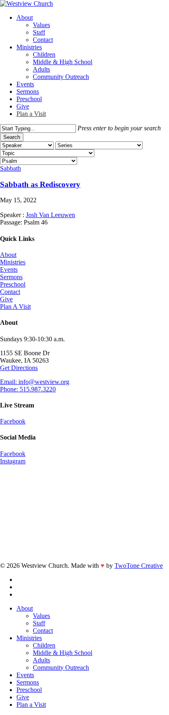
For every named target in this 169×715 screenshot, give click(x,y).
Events (9, 269)
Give (6, 299)
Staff (39, 623)
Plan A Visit (15, 306)
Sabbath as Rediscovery (40, 184)
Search (11, 137)
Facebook (12, 421)
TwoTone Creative (138, 565)
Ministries (12, 262)
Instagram (12, 461)
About (8, 254)
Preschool (12, 284)
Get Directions (19, 367)
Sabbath (10, 168)
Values (41, 615)
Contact (10, 291)
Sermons (11, 276)
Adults (41, 660)
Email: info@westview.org (34, 381)
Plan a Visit (31, 704)
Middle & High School (62, 652)
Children (44, 645)
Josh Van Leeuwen (50, 214)
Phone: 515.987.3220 (28, 389)
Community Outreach (61, 667)
